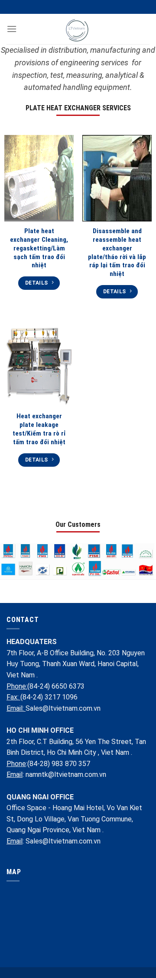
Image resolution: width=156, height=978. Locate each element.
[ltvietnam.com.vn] (78, 29)
